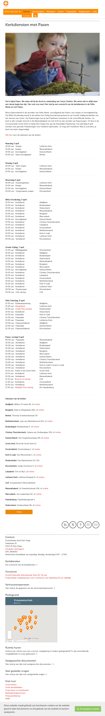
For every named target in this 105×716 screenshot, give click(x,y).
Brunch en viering (22, 379)
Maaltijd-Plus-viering (24, 387)
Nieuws (26, 12)
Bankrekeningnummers (15, 693)
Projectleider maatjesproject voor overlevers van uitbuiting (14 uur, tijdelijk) (38, 578)
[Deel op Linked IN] (65, 524)
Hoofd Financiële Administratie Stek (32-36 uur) (26, 575)
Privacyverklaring (12, 696)
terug (19, 512)
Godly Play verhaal (23, 309)
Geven (61, 12)
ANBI (7, 699)
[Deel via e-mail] (95, 524)
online (37, 404)
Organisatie (71, 12)
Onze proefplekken (13, 687)
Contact (26, 16)
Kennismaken (38, 12)
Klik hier (8, 135)
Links (95, 12)
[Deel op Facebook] (80, 524)
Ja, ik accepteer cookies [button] (88, 709)
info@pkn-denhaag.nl (14, 549)
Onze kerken (11, 685)
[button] (16, 712)
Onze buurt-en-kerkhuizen (17, 690)
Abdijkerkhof (84, 12)
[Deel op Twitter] (72, 524)
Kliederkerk (20, 306)
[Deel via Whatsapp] (88, 524)
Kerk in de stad (11, 12)
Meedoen (51, 12)
